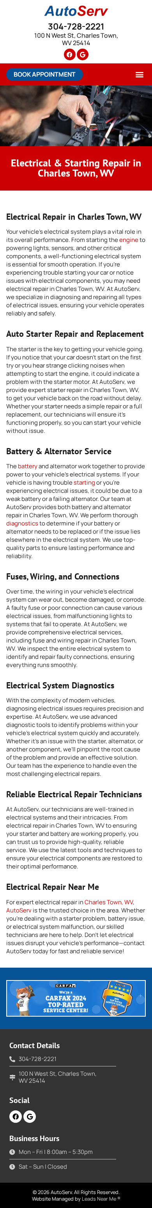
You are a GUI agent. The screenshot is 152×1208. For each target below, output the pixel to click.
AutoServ (19, 910)
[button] (44, 74)
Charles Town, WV (109, 902)
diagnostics (22, 523)
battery (27, 466)
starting (84, 482)
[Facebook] (70, 54)
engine (128, 240)
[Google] (82, 54)
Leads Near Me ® (101, 1198)
